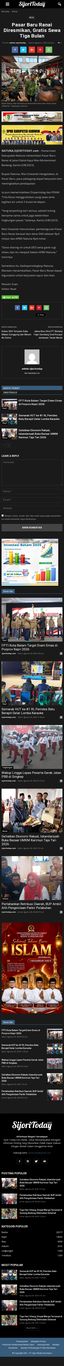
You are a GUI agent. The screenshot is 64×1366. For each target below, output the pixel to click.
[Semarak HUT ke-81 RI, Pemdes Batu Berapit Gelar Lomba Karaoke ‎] (9, 419)
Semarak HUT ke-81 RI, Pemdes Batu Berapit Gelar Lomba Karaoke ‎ (28, 711)
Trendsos (6, 1255)
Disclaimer (13, 1348)
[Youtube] (44, 1161)
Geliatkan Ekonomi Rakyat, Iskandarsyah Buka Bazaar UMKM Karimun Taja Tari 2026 (38, 434)
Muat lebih (31, 1328)
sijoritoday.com (9, 653)
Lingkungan (7, 767)
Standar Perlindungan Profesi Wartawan (38, 1348)
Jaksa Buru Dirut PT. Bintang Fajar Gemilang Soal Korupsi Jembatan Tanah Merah (48, 334)
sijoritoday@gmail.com (39, 1152)
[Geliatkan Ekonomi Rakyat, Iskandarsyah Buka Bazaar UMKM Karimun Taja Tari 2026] (9, 434)
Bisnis (4, 438)
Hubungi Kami (43, 1344)
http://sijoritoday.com (32, 373)
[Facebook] (19, 1161)
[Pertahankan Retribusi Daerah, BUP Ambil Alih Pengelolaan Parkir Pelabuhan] (32, 878)
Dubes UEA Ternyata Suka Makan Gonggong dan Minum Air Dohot (16, 334)
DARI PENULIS (10, 392)
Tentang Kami (22, 1341)
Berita (32, 17)
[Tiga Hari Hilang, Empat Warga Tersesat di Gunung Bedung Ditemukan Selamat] (9, 1213)
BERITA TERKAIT (11, 388)
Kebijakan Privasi (38, 1341)
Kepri (4, 408)
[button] (59, 4)
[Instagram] (28, 1161)
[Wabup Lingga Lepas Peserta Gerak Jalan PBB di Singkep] (32, 747)
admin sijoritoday (17, 43)
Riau (4, 1241)
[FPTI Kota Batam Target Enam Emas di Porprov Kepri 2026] (9, 404)
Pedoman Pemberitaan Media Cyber (18, 1344)
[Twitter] (36, 1161)
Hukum (5, 899)
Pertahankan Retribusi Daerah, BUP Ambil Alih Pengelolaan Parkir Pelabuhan (31, 906)
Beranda (5, 11)
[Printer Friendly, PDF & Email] (10, 297)
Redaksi (56, 1344)
